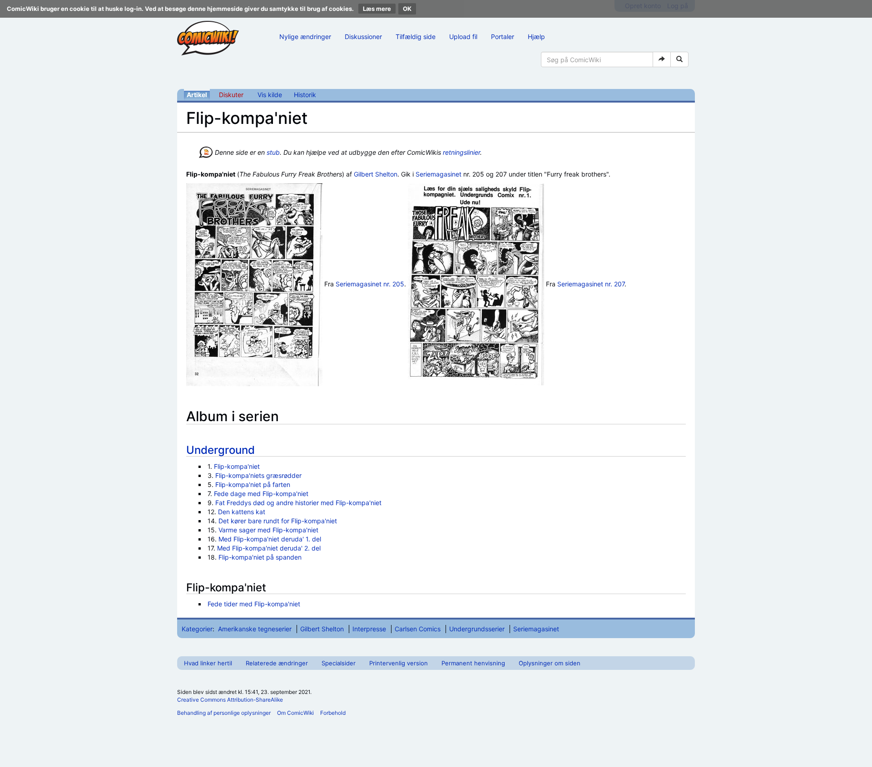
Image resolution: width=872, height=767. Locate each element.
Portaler (502, 36)
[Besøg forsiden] (208, 38)
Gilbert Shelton (375, 174)
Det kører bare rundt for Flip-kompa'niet (277, 521)
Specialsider (339, 663)
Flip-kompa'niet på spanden (260, 557)
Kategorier (197, 629)
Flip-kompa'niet (237, 466)
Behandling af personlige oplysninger (224, 712)
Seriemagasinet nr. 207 (590, 284)
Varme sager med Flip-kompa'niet (268, 530)
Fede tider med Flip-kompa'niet (254, 604)
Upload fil (463, 36)
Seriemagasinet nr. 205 (370, 284)
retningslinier (461, 152)
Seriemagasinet (438, 174)
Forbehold (333, 712)
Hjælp (536, 36)
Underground (220, 450)
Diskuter (231, 94)
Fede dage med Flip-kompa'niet (261, 493)
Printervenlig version (398, 663)
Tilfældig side (416, 36)
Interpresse (369, 629)
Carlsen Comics (418, 629)
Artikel (197, 94)
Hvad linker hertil (208, 663)
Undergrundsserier (477, 629)
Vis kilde (270, 94)
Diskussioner (363, 36)
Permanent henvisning (473, 663)
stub (273, 152)
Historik (305, 94)
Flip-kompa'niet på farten (252, 484)
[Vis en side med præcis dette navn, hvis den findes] (662, 59)
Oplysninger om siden (549, 663)
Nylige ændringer (305, 36)
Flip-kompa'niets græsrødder (258, 475)
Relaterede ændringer (277, 663)
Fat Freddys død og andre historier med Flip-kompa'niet (298, 502)
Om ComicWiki (295, 712)
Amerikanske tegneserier (255, 629)
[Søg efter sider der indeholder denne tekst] (679, 59)
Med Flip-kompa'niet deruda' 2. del (269, 548)
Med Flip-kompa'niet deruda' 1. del (269, 539)
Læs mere (377, 8)
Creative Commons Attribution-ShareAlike (230, 699)
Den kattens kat (241, 512)
